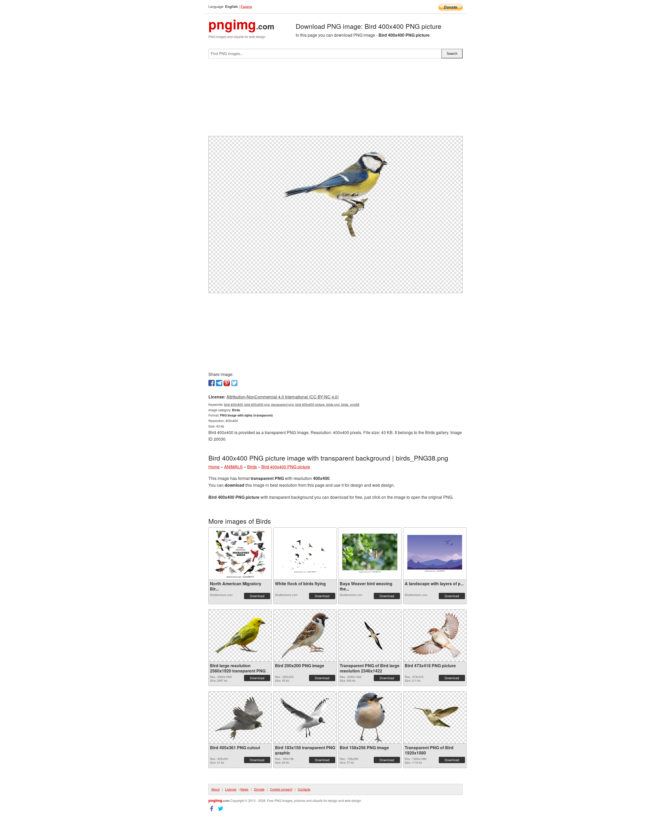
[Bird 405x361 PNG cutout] (240, 717)
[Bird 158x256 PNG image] (370, 717)
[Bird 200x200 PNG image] (305, 635)
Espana (246, 6)
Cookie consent (281, 789)
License (230, 789)
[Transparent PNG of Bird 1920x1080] (435, 717)
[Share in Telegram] (219, 383)
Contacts (304, 789)
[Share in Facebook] (211, 383)
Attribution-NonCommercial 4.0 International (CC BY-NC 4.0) (282, 397)
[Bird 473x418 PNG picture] (435, 635)
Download (257, 596)
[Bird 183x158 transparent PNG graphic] (305, 717)
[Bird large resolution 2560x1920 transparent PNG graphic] (240, 635)
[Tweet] (234, 383)
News (244, 789)
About (215, 789)
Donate (259, 789)
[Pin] (227, 383)
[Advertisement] (335, 99)
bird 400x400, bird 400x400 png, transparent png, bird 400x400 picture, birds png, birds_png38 (291, 404)
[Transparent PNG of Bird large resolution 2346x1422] (370, 635)
